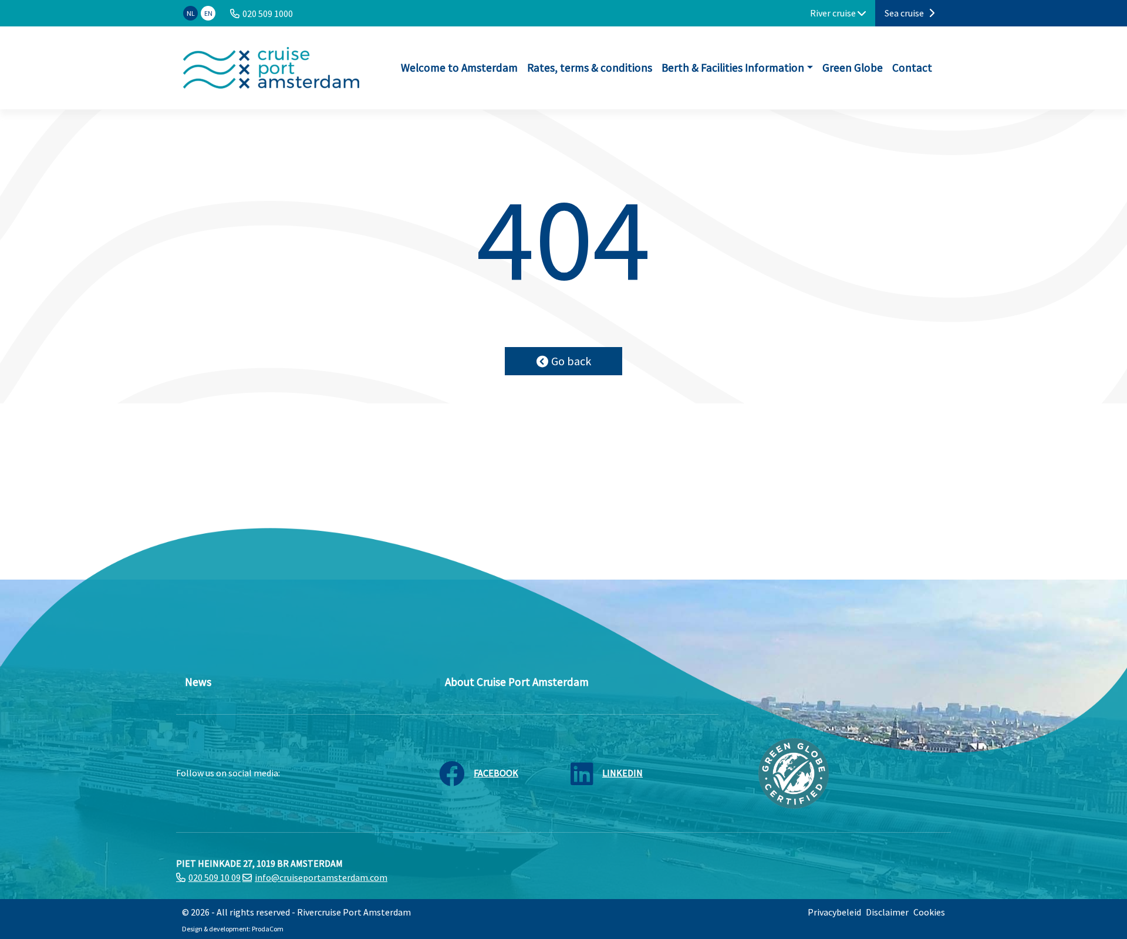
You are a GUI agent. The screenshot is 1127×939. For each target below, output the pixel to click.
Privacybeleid (834, 912)
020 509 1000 (267, 13)
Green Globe (852, 67)
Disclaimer (887, 912)
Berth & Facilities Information (733, 67)
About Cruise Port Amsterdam (517, 682)
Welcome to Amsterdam (459, 67)
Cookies (929, 912)
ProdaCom (268, 928)
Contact (912, 67)
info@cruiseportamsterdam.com (321, 877)
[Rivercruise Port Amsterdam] (271, 68)
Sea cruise (905, 13)
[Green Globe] (793, 772)
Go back (571, 361)
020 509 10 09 (214, 877)
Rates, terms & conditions (589, 67)
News (198, 682)
